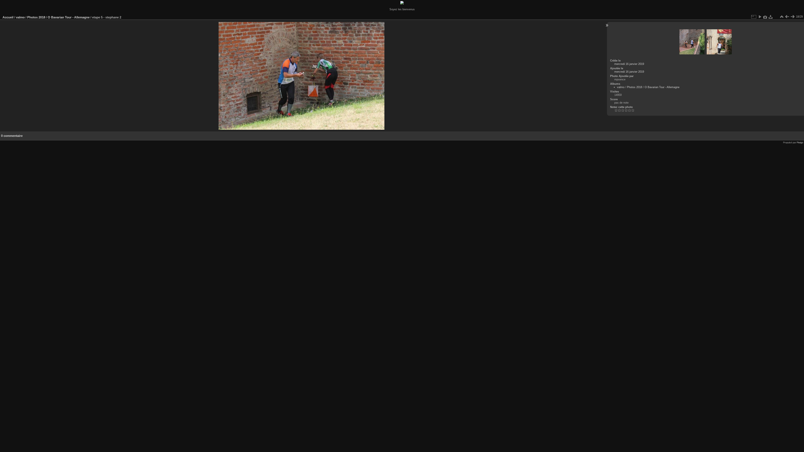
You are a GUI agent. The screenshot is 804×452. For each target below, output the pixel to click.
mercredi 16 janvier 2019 (629, 63)
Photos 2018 (36, 17)
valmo (20, 17)
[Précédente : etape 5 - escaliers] (787, 16)
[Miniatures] (781, 16)
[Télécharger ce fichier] (770, 16)
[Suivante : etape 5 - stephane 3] (792, 16)
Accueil (8, 17)
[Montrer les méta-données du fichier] (765, 16)
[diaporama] (760, 16)
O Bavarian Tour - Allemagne (69, 17)
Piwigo (800, 142)
